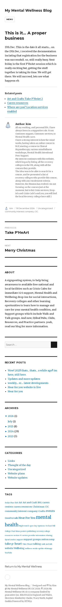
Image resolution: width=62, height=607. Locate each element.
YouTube (8, 553)
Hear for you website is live (24, 387)
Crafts (41, 511)
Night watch (24, 526)
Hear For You (27, 518)
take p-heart (13, 543)
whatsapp (48, 548)
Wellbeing (19, 548)
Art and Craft (30, 502)
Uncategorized (45, 208)
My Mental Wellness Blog (28, 10)
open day (33, 526)
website (9, 548)
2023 (10, 436)
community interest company (19, 211)
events (50, 511)
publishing (31, 531)
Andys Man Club (11, 503)
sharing (49, 535)
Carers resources (17, 102)
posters (23, 531)
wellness (28, 548)
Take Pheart (27, 544)
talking (37, 544)
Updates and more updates (24, 378)
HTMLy (28, 601)
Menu (9, 19)
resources (9, 535)
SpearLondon (10, 540)
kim (11, 208)
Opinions (41, 526)
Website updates (18, 477)
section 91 (18, 535)
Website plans (16, 473)
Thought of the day (19, 465)
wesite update (38, 548)
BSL (40, 502)
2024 (11, 431)
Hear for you (15, 391)
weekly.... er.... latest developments (28, 382)
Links (11, 460)
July (10, 421)
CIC (36, 211)
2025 (10, 426)
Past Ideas (15, 531)
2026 (11, 416)
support (19, 540)
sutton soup (47, 539)
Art (20, 502)
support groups (32, 539)
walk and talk (47, 544)
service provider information (33, 535)
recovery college (43, 531)
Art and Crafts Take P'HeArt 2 (25, 98)
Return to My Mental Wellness (23, 566)
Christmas (38, 506)
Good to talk (11, 518)
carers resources (23, 506)
